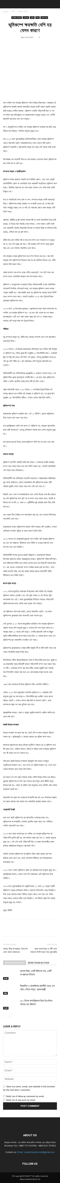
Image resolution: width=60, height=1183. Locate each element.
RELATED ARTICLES (14, 963)
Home (5, 11)
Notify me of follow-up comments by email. (25, 1096)
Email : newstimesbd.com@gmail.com (36, 1152)
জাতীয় (32, 17)
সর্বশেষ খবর (44, 17)
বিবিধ (13, 11)
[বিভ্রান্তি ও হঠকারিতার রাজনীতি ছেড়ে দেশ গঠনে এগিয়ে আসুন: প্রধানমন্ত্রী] (10, 989)
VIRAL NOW (23, 11)
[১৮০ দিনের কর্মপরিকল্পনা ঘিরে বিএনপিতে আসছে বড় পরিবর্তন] (10, 1004)
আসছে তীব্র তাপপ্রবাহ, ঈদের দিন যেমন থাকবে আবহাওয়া (15, 950)
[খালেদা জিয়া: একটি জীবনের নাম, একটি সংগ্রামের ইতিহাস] (10, 974)
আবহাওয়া (26, 17)
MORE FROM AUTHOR (38, 963)
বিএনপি (6, 978)
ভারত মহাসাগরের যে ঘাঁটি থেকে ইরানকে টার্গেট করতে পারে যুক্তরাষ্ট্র (43, 950)
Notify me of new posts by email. (21, 1100)
